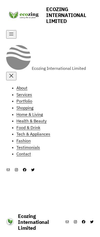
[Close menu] (11, 76)
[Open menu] (11, 34)
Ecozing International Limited (66, 15)
